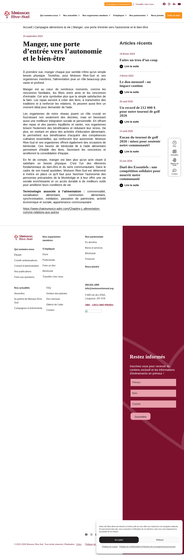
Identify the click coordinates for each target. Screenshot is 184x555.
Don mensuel (53, 299)
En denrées (91, 242)
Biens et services (93, 248)
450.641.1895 (92, 285)
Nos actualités (70, 15)
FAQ (48, 288)
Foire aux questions (24, 277)
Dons (45, 254)
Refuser (160, 540)
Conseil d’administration (26, 266)
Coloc (79, 544)
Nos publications (22, 271)
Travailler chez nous (144, 4)
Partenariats (49, 260)
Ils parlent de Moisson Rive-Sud (28, 301)
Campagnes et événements (118, 4)
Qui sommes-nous (49, 15)
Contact (50, 310)
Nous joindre (157, 15)
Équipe (18, 255)
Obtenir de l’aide (54, 304)
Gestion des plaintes (56, 293)
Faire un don (173, 15)
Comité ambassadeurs (25, 260)
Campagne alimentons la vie (52, 27)
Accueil (27, 27)
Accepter (119, 540)
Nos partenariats (137, 15)
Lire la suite (131, 66)
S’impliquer (118, 15)
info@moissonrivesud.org (99, 288)
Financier (90, 259)
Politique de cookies (110, 547)
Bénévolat (48, 271)
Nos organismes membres (95, 15)
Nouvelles (19, 293)
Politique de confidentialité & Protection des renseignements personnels (147, 547)
